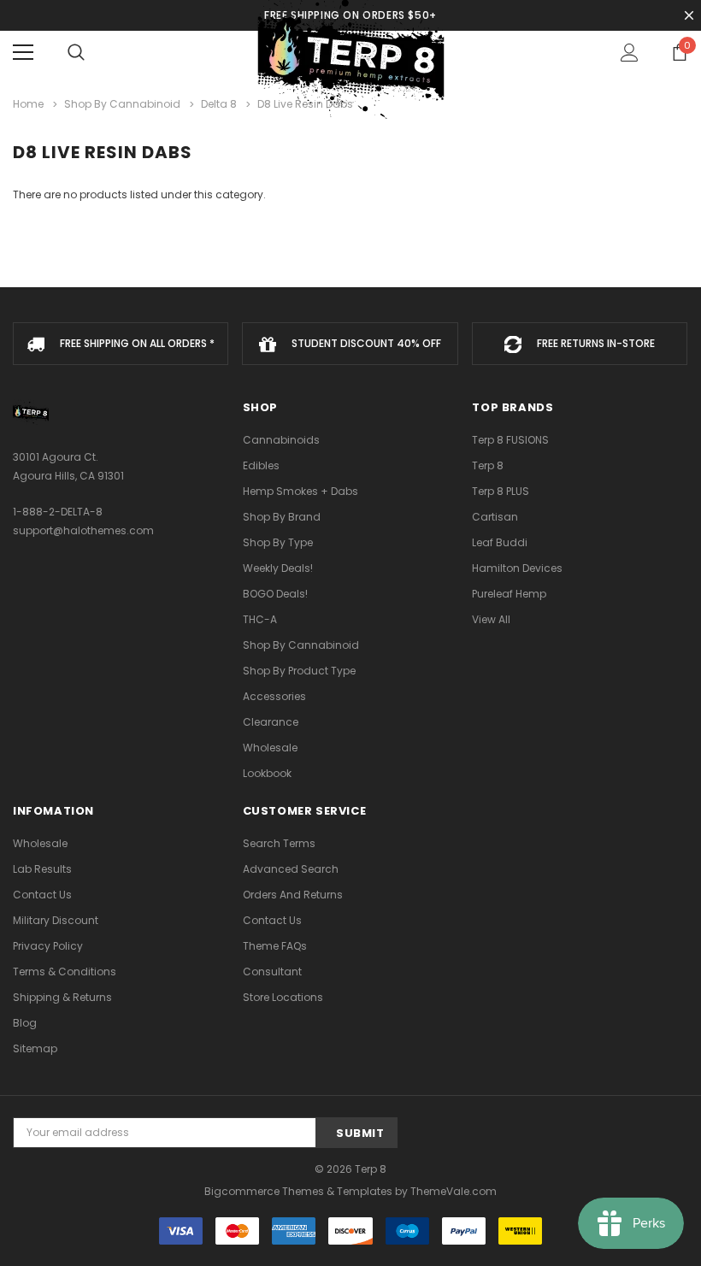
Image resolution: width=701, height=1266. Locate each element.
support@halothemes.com (83, 530)
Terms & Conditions (64, 971)
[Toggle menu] (23, 52)
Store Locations (283, 997)
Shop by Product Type (299, 670)
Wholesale (270, 747)
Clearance (270, 722)
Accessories (274, 696)
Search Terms (279, 843)
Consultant (272, 971)
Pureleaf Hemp (509, 593)
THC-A (260, 619)
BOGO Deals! (275, 593)
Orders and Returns (293, 894)
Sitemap (35, 1048)
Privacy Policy (48, 946)
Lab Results (42, 869)
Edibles (261, 465)
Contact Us (42, 894)
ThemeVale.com (453, 1191)
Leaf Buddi (499, 542)
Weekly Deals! (278, 568)
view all (491, 619)
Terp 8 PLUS (500, 491)
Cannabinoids (281, 440)
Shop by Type (278, 542)
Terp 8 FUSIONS (510, 440)
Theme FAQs (275, 946)
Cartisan (495, 516)
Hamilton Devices (517, 568)
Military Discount (55, 920)
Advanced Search (291, 869)
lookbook (267, 773)
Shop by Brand (282, 516)
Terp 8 (488, 465)
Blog (25, 1023)
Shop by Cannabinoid (301, 645)
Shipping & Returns (62, 997)
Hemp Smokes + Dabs (300, 491)
